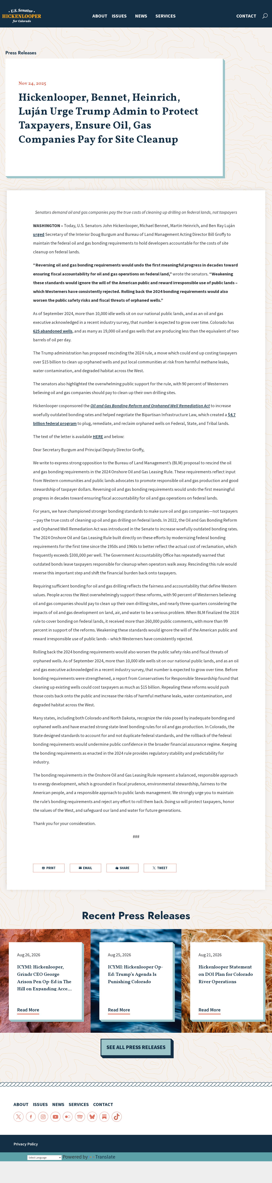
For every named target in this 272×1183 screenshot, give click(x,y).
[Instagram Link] (43, 1117)
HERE (98, 436)
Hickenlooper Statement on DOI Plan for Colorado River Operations (226, 974)
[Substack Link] (104, 1117)
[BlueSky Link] (92, 1117)
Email (85, 868)
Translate (105, 1156)
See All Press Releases (136, 1047)
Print (48, 868)
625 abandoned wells (52, 331)
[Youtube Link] (55, 1117)
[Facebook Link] (31, 1117)
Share (122, 868)
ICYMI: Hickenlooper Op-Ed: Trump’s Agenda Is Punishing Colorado (135, 974)
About (99, 16)
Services (166, 16)
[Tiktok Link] (117, 1117)
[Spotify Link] (80, 1117)
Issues (119, 16)
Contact (246, 16)
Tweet (160, 868)
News (141, 16)
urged (38, 234)
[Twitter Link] (19, 1117)
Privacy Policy (26, 1144)
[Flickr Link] (68, 1117)
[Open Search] (265, 16)
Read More (28, 1010)
